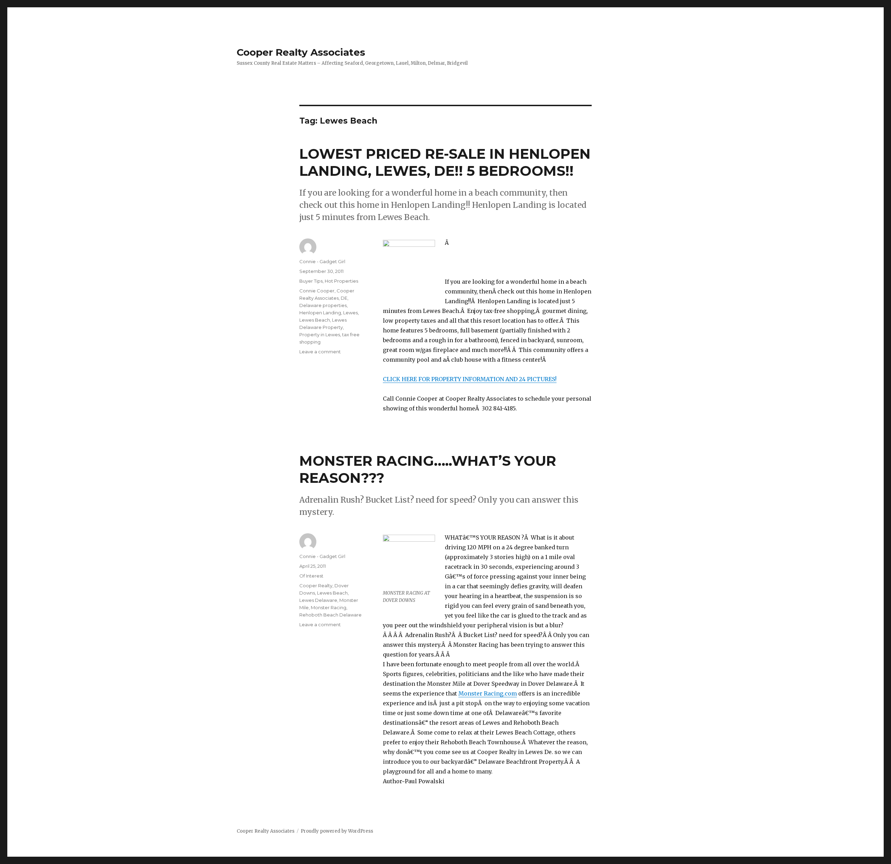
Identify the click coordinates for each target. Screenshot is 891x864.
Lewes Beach (314, 320)
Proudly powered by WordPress (337, 831)
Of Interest (311, 576)
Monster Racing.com (487, 693)
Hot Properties (341, 281)
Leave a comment (320, 351)
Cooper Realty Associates (301, 52)
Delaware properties (323, 305)
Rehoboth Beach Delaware (330, 615)
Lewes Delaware (318, 600)
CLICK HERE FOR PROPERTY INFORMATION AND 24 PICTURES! (470, 379)
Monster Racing (328, 607)
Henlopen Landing (320, 312)
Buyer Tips (311, 281)
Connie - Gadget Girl (322, 261)
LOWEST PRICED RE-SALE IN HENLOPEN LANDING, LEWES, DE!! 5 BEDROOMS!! (445, 162)
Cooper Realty (315, 585)
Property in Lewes (319, 334)
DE (344, 298)
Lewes (350, 312)
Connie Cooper (316, 290)
